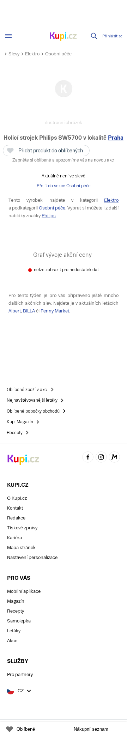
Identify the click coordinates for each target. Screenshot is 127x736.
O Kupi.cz (17, 498)
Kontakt (15, 508)
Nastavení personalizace (32, 557)
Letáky (13, 630)
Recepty (15, 611)
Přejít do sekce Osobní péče (64, 185)
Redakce (16, 518)
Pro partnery (20, 674)
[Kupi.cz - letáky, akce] (63, 37)
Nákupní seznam (91, 729)
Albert (14, 311)
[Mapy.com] (114, 457)
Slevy (13, 53)
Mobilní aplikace (24, 591)
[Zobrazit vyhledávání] (94, 36)
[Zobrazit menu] (8, 36)
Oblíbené (26, 729)
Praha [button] (115, 137)
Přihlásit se (112, 36)
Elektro (32, 53)
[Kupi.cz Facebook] (87, 457)
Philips (49, 215)
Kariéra (14, 537)
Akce (12, 640)
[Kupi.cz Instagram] (101, 457)
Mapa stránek (21, 547)
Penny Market (55, 311)
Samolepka (19, 621)
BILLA (29, 311)
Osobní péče (58, 53)
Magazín (15, 601)
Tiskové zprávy (22, 527)
